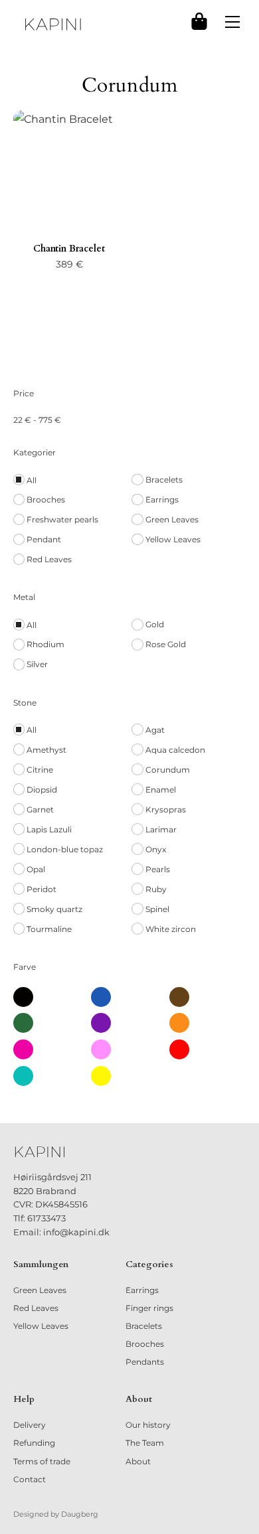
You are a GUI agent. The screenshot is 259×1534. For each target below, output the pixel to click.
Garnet (40, 809)
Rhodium (45, 644)
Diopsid (42, 790)
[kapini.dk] (53, 24)
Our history (148, 1425)
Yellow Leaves (173, 539)
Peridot (41, 889)
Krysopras (165, 809)
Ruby (156, 889)
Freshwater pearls (62, 519)
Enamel (160, 790)
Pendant (44, 539)
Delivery (29, 1425)
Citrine (40, 770)
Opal (36, 869)
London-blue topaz (65, 849)
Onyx (155, 849)
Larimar (161, 829)
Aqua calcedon (175, 750)
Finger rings (149, 1308)
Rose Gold (165, 644)
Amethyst (46, 750)
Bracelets (164, 480)
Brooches (46, 499)
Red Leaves (49, 559)
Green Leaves (172, 519)
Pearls (157, 869)
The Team (145, 1443)
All (32, 480)
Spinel (157, 909)
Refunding (34, 1443)
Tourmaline (49, 929)
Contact (29, 1479)
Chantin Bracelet (69, 248)
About (138, 1461)
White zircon (170, 929)
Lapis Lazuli (49, 829)
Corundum (167, 770)
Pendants (145, 1362)
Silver (37, 664)
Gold (154, 624)
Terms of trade (41, 1461)
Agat (155, 730)
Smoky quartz (54, 909)
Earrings (162, 499)
